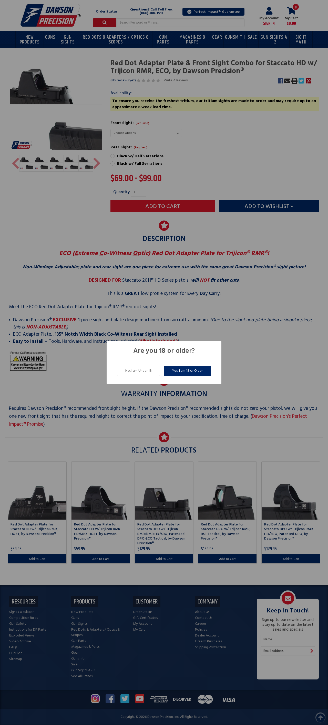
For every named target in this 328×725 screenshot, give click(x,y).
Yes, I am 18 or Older (187, 371)
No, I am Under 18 (138, 371)
